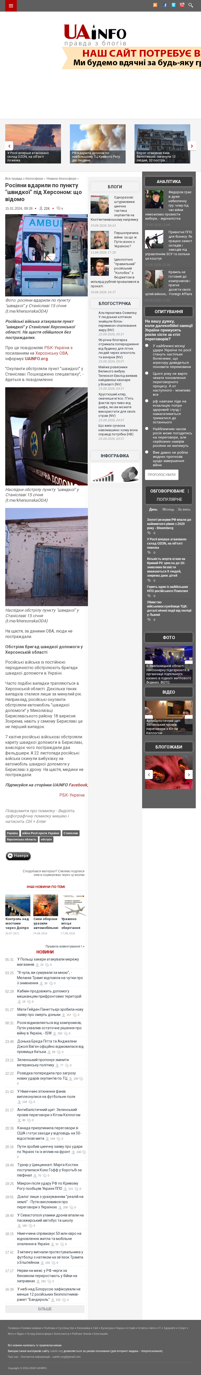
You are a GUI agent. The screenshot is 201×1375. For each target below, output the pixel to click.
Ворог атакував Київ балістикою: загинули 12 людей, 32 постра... (156, 156)
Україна (12, 833)
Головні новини (31, 1328)
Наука (120, 1328)
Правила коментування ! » (65, 946)
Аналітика (169, 181)
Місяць (169, 509)
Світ (95, 1328)
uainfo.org (56, 1351)
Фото (169, 637)
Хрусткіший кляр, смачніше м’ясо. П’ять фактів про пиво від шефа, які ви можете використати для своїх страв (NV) (116, 405)
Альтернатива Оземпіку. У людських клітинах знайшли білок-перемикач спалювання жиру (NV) (117, 321)
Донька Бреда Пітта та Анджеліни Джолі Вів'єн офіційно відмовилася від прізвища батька (50, 1046)
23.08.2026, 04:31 (111, 388)
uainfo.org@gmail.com (66, 1356)
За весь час (184, 509)
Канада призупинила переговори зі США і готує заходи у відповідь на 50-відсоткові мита (49, 1133)
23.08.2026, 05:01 (111, 361)
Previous (8, 145)
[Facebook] (163, 6)
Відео (169, 692)
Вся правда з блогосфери (24, 178)
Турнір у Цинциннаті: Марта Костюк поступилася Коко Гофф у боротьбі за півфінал (49, 1170)
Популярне (169, 499)
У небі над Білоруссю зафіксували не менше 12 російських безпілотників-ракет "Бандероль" (49, 1294)
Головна (13, 1328)
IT (159, 1328)
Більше (45, 1309)
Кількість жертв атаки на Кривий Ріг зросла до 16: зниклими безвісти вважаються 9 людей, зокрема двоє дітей (166, 567)
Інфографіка (115, 455)
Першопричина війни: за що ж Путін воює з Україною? (126, 239)
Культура (107, 1328)
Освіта (142, 1328)
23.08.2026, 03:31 (111, 439)
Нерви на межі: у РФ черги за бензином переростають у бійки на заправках (47, 1275)
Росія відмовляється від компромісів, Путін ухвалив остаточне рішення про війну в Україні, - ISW (49, 1028)
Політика (49, 1328)
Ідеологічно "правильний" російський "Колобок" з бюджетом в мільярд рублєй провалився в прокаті (115, 273)
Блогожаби (168, 747)
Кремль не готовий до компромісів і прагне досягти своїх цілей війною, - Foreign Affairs (168, 283)
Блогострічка (115, 303)
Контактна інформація (35, 1356)
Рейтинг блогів (81, 1333)
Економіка (83, 1328)
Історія (130, 1328)
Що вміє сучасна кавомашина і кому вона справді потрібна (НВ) (118, 430)
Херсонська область (21, 839)
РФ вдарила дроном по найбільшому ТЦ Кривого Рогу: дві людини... (96, 156)
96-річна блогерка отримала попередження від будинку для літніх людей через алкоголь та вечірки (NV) (118, 348)
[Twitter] (172, 6)
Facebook (78, 784)
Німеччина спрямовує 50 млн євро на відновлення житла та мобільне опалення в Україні (49, 1238)
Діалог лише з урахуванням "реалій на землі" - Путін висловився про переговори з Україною (50, 1202)
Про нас (13, 1356)
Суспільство (66, 1328)
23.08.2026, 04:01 (111, 420)
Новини (45, 952)
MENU (11, 5)
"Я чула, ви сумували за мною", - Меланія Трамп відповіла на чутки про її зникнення (50, 977)
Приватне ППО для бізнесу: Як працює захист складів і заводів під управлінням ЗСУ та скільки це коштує (168, 245)
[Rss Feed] (155, 6)
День (153, 509)
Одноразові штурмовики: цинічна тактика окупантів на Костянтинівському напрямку (114, 208)
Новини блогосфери (61, 178)
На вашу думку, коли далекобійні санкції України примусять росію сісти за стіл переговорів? (169, 330)
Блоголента (61, 1333)
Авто (152, 1328)
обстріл (46, 839)
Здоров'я (169, 1328)
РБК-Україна (56, 347)
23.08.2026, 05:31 (111, 334)
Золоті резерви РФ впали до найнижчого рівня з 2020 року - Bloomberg (169, 524)
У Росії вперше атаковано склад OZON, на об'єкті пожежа (28, 156)
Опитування (169, 311)
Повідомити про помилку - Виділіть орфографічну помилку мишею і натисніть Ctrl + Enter (40, 816)
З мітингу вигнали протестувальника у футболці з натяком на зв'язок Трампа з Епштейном (50, 1257)
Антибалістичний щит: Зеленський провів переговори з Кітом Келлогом (163, 727)
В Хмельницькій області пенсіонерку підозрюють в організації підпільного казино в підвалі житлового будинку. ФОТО (168, 674)
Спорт (182, 1328)
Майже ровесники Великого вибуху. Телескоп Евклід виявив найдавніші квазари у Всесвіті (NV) (117, 375)
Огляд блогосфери (39, 1333)
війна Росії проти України (40, 833)
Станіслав (71, 833)
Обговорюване (167, 491)
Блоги (115, 186)
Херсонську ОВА (51, 353)
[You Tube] (181, 6)
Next (193, 145)
